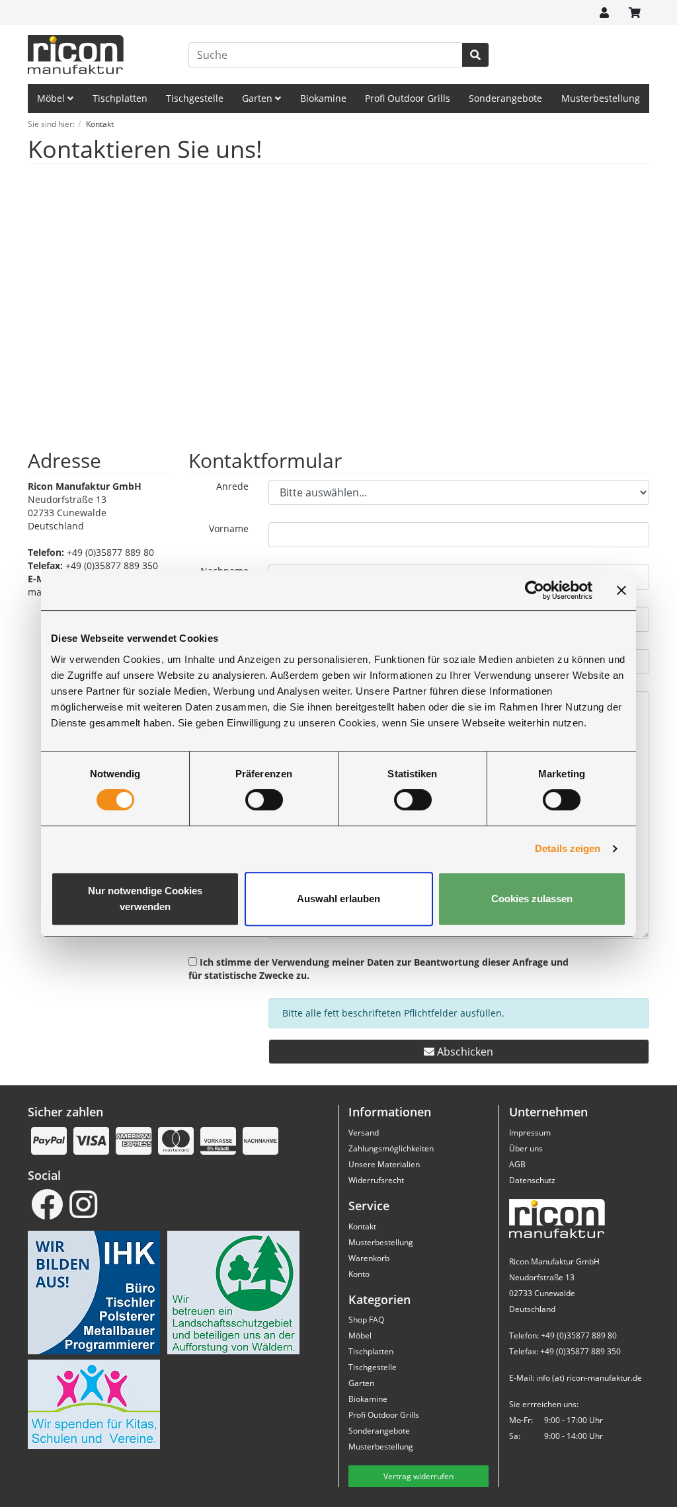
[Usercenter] (604, 12)
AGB (517, 1164)
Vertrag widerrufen (418, 1476)
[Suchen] (475, 54)
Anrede (232, 486)
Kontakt (362, 1226)
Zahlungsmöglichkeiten (391, 1148)
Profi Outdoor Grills (407, 98)
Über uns (526, 1148)
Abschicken (463, 1051)
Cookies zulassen (532, 898)
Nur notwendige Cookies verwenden (145, 898)
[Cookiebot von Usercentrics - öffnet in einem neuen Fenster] (534, 590)
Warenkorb (368, 1258)
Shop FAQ (366, 1319)
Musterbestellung (600, 98)
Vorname (229, 528)
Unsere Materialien (384, 1164)
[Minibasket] (634, 12)
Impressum (530, 1132)
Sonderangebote (505, 98)
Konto (359, 1274)
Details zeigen (567, 848)
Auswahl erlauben (338, 898)
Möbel (52, 98)
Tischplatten (120, 98)
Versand (363, 1132)
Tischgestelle (194, 98)
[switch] (264, 799)
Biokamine (323, 98)
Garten (258, 98)
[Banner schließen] (621, 590)
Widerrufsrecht (376, 1180)
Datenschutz (532, 1180)
